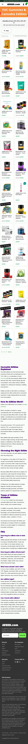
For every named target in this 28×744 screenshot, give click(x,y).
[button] (2, 4)
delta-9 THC (7, 590)
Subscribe (22, 635)
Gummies (3, 378)
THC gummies (5, 500)
